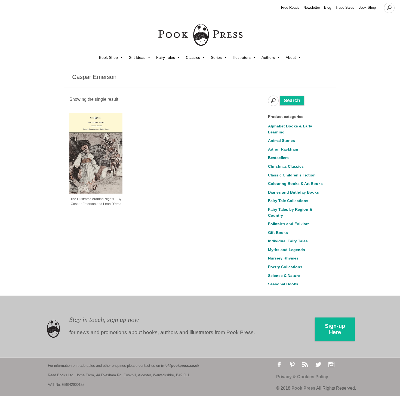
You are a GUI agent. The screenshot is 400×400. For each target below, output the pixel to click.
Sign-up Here (335, 329)
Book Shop (367, 7)
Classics (193, 57)
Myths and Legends (286, 250)
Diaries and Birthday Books (293, 192)
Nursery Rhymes (283, 258)
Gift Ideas (137, 57)
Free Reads (290, 7)
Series (216, 57)
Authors (268, 57)
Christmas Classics (286, 166)
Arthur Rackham (283, 149)
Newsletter (311, 7)
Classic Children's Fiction (292, 175)
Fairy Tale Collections (288, 201)
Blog (327, 7)
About (291, 57)
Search (292, 100)
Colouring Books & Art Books (295, 183)
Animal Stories (281, 140)
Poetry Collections (285, 267)
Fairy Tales (165, 57)
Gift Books (278, 232)
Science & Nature (284, 275)
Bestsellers (278, 157)
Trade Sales (344, 7)
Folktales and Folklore (289, 224)
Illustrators (242, 57)
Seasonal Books (283, 284)
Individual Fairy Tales (288, 241)
